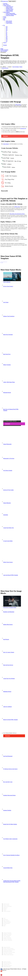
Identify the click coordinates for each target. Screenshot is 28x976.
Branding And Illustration (8, 611)
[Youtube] (1, 971)
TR (6, 36)
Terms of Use (6, 903)
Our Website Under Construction (10, 838)
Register (5, 45)
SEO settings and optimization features (17, 213)
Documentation (9, 22)
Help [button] (4, 19)
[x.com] (1, 973)
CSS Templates (6, 936)
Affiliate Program (7, 922)
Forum (4, 924)
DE (6, 27)
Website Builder (6, 947)
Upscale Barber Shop (7, 867)
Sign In (4, 42)
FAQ (4, 918)
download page (23, 128)
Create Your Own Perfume (9, 678)
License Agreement (7, 906)
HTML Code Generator (8, 954)
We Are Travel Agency (8, 286)
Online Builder (6, 143)
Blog (4, 18)
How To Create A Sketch (8, 652)
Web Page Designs (7, 963)
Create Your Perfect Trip (8, 527)
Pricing (4, 16)
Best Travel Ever (6, 354)
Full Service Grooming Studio (9, 607)
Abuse (4, 910)
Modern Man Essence (8, 624)
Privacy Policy (6, 905)
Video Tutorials (9, 20)
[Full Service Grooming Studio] (12, 606)
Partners (5, 908)
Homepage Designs (7, 965)
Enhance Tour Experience (8, 316)
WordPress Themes (9, 8)
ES (6, 32)
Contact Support (9, 23)
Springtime (5, 514)
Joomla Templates (9, 10)
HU (7, 38)
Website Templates (9, 6)
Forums (4, 17)
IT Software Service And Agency (10, 768)
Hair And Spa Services (8, 665)
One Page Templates (7, 940)
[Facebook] (1, 969)
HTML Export (17, 206)
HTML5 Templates (7, 938)
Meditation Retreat (7, 691)
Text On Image (15, 66)
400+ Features (6, 4)
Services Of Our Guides (8, 489)
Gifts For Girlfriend (7, 706)
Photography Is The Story (8, 458)
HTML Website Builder (10, 13)
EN (6, 26)
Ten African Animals (7, 470)
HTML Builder (18, 104)
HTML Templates (9, 11)
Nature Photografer (7, 444)
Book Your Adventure (8, 334)
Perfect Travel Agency (8, 562)
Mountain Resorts (7, 392)
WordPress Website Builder (11, 14)
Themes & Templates (8, 929)
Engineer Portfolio (7, 810)
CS (6, 40)
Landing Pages (6, 964)
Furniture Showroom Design (9, 795)
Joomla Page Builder (10, 15)
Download (5, 3)
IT (6, 31)
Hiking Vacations (7, 364)
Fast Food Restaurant (7, 756)
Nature (20, 66)
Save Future (5, 302)
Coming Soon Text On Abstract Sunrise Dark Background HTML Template (11, 881)
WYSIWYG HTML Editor (9, 952)
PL (6, 34)
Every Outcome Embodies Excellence (11, 855)
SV (6, 41)
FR (6, 30)
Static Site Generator (7, 953)
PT (6, 35)
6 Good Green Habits (8, 540)
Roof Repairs (6, 639)
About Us (5, 907)
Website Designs (9, 7)
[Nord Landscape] (12, 280)
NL (6, 29)
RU (7, 37)
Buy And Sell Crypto (7, 781)
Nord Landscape (6, 282)
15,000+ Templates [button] (7, 5)
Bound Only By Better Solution (10, 824)
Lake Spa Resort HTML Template (10, 575)
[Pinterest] (1, 975)
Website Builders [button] (6, 12)
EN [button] (4, 25)
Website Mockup (7, 966)
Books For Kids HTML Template (10, 719)
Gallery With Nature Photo (9, 382)
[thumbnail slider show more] (1, 262)
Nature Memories (7, 502)
